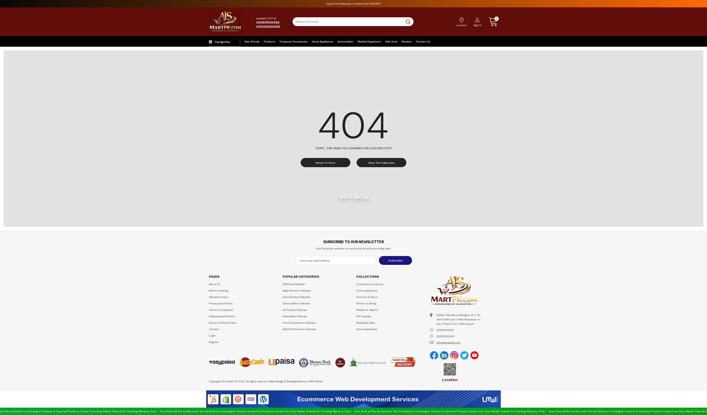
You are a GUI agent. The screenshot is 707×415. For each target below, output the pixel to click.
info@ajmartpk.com (448, 342)
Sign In (477, 25)
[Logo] (225, 22)
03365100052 (267, 22)
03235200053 (268, 26)
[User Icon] (477, 19)
